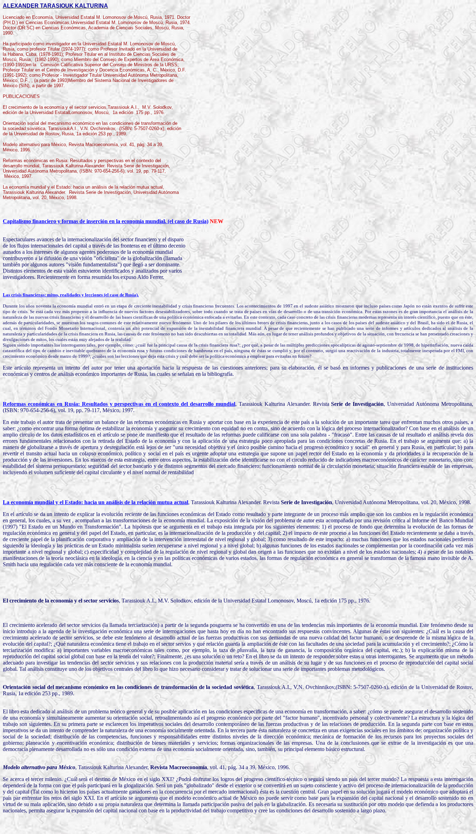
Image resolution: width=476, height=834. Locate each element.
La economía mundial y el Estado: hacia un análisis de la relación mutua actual (95, 502)
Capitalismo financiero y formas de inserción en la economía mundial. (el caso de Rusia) (105, 221)
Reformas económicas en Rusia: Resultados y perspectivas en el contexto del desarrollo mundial (119, 404)
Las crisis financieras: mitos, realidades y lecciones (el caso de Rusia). (71, 294)
